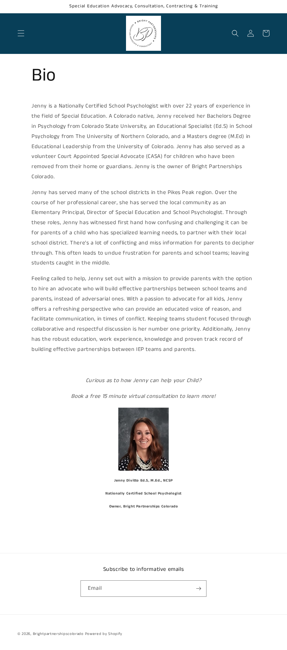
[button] (21, 33)
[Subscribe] (198, 588)
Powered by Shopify (103, 634)
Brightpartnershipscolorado (58, 634)
